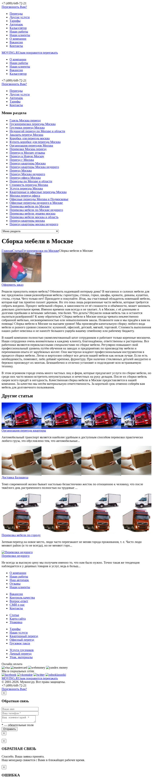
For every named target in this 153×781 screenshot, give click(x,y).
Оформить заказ (12, 284)
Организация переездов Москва (31, 145)
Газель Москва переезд (25, 120)
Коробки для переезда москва (30, 138)
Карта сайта (18, 618)
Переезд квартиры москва (27, 220)
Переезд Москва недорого (27, 174)
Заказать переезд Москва (26, 134)
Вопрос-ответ (19, 601)
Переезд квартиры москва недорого (34, 224)
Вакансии (16, 42)
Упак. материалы (21, 657)
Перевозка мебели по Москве (30, 206)
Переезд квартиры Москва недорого (34, 167)
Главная (7, 250)
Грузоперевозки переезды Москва (33, 124)
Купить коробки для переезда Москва (35, 142)
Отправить (9, 729)
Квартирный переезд (24, 636)
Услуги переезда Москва (26, 188)
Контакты (16, 46)
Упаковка (16, 622)
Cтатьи (17, 250)
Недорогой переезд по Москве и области (37, 131)
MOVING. (30, 52)
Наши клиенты (20, 35)
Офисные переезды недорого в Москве (36, 202)
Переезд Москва (21, 170)
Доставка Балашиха (15, 477)
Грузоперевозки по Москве (40, 250)
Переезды (16, 13)
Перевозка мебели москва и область (34, 217)
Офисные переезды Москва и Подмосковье (39, 199)
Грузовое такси (20, 643)
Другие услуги (20, 17)
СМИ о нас (17, 604)
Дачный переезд (20, 653)
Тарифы (15, 20)
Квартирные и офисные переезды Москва (38, 192)
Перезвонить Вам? (14, 7)
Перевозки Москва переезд (28, 149)
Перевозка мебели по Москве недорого (36, 210)
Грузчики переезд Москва (27, 127)
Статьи (14, 615)
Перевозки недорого (15, 555)
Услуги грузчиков (22, 650)
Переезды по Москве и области (31, 181)
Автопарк (16, 24)
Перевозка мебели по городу (21, 535)
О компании (18, 38)
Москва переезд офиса (25, 195)
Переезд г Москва (22, 159)
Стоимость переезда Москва (29, 185)
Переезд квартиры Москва (28, 163)
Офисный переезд (22, 639)
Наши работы (19, 31)
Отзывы (15, 583)
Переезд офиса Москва (25, 177)
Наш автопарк (19, 580)
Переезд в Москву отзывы (27, 152)
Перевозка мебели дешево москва (32, 213)
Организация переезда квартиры (24, 430)
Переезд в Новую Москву (27, 156)
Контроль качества (22, 597)
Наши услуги (19, 632)
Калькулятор (18, 28)
